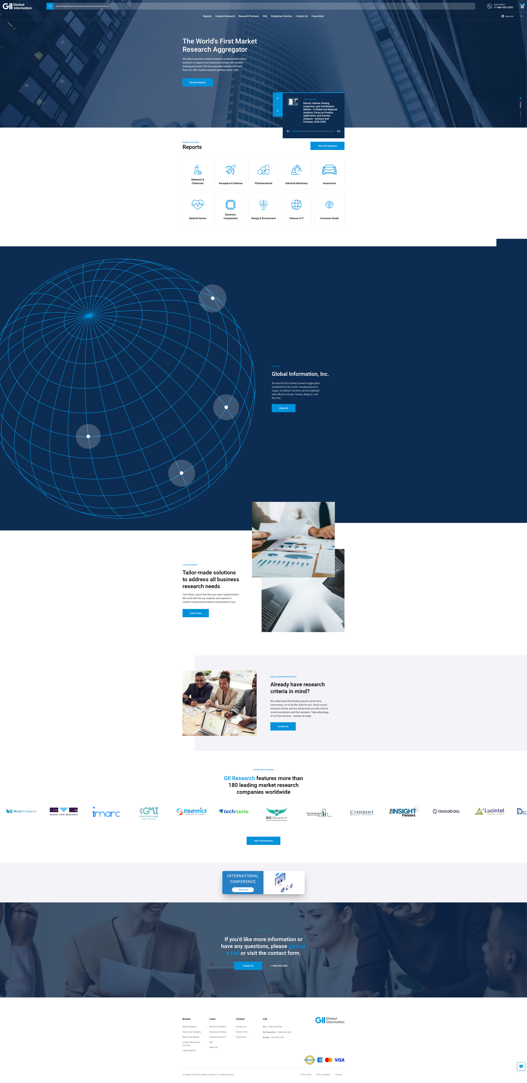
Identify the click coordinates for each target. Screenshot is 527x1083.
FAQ (265, 16)
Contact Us (302, 16)
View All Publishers (263, 840)
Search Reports (190, 1026)
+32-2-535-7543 (277, 1037)
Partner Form (242, 1032)
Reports (207, 16)
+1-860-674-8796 (274, 1027)
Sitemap (338, 1075)
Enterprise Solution (281, 16)
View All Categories (327, 145)
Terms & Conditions (323, 1075)
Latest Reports (189, 1050)
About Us (283, 408)
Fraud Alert (318, 16)
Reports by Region (191, 1037)
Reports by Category (192, 1032)
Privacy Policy (306, 1075)
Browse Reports (198, 82)
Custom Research (225, 16)
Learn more (195, 613)
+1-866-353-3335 (503, 7)
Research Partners (249, 16)
